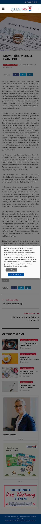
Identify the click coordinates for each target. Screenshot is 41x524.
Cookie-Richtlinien (27, 257)
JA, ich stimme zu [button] (15, 275)
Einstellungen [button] (11, 270)
